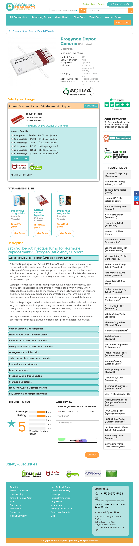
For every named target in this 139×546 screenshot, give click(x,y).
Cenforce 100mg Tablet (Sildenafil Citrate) (116, 387)
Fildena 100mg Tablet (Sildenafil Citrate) (115, 323)
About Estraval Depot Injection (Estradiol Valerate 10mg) (40, 258)
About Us (14, 487)
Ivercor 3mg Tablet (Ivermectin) (114, 224)
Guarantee (15, 508)
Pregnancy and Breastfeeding (25, 376)
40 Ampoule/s (20, 146)
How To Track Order (61, 487)
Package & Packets (60, 512)
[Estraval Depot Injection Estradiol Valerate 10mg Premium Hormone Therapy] (32, 62)
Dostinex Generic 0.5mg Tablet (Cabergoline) (116, 428)
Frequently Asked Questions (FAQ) (28, 388)
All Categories (18, 17)
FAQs (12, 501)
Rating (62, 411)
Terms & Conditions (20, 490)
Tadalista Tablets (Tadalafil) (113, 337)
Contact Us (15, 505)
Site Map (55, 494)
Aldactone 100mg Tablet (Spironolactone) (116, 346)
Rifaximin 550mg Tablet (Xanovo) (116, 208)
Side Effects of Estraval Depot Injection (30, 358)
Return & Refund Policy (21, 497)
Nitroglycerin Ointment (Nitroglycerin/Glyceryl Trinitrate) (116, 402)
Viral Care (95, 17)
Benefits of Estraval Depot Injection (28, 341)
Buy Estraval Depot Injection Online (28, 394)
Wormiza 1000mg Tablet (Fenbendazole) (116, 299)
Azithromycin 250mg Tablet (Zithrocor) (115, 183)
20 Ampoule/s (20, 139)
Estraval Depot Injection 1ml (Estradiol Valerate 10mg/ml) (40, 106)
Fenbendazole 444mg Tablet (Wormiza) (115, 290)
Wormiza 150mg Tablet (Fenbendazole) (116, 257)
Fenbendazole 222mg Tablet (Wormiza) (115, 274)
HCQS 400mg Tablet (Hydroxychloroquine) (115, 420)
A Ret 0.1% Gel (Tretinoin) (116, 330)
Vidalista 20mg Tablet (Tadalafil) (115, 315)
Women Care (113, 17)
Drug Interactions (18, 370)
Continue (92, 454)
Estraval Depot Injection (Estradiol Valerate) (116, 249)
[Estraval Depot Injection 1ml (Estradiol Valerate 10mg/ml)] (17, 119)
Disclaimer (15, 512)
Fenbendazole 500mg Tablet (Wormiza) (115, 266)
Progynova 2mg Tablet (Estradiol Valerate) (116, 354)
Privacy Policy (16, 494)
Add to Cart (20, 158)
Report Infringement (61, 497)
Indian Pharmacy (18, 515)
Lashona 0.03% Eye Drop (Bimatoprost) (116, 174)
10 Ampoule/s (19, 135)
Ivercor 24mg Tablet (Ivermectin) (114, 307)
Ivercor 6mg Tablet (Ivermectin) (114, 216)
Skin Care (79, 17)
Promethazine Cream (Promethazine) (115, 241)
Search (86, 10)
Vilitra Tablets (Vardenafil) (117, 394)
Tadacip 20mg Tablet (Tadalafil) (115, 370)
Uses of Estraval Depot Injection (26, 329)
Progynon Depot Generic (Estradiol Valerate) (34, 31)
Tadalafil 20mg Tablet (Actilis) (115, 191)
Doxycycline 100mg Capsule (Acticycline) (115, 445)
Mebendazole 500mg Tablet (115, 282)
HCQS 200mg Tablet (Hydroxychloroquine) (115, 412)
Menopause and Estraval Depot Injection (31, 346)
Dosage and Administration (24, 352)
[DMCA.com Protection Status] (31, 474)
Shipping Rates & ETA (61, 508)
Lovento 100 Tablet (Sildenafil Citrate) (114, 199)
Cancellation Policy (60, 490)
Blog (53, 515)
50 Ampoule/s (20, 150)
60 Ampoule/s (20, 153)
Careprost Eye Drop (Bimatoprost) (114, 379)
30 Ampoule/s (20, 142)
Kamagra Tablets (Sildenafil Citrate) (113, 362)
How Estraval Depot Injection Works (28, 335)
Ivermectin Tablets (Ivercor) (114, 232)
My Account (57, 505)
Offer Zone (122, 22)
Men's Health (62, 17)
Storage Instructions (20, 382)
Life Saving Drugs (41, 17)
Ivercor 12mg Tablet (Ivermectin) (114, 437)
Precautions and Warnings (23, 364)
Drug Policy (56, 501)
